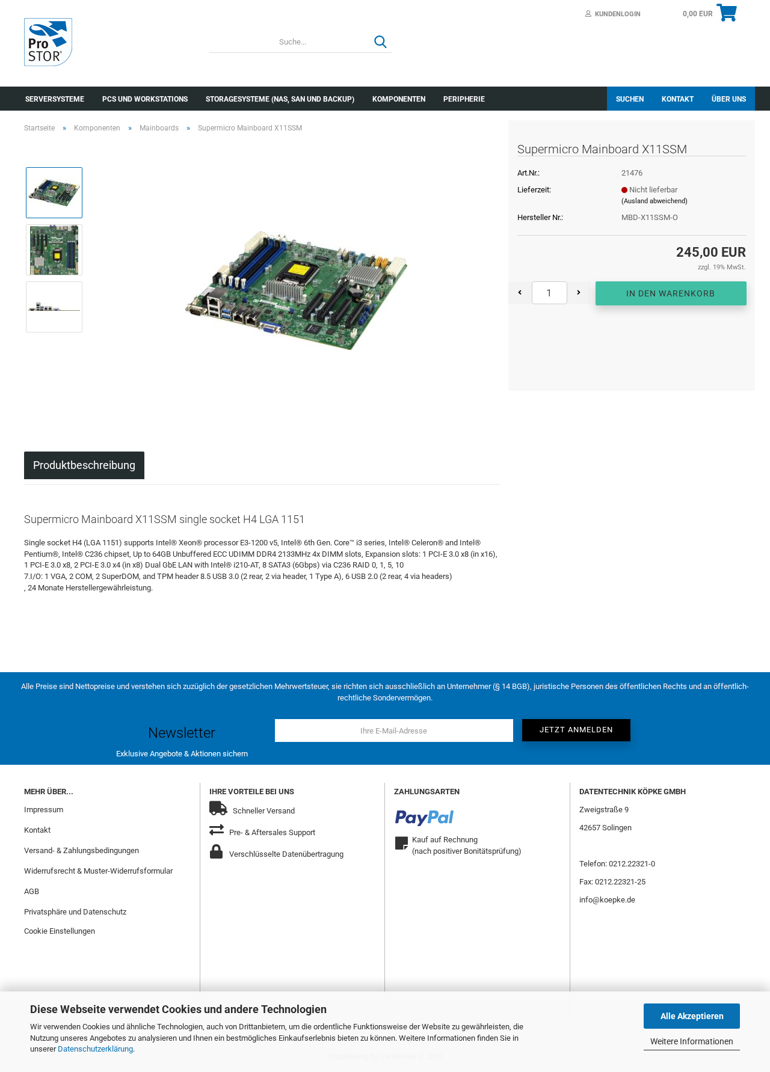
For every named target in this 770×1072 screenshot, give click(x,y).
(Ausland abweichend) (654, 201)
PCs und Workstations (145, 99)
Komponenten (398, 99)
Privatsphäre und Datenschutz (75, 911)
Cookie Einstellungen (59, 931)
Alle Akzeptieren (692, 1016)
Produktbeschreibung (84, 465)
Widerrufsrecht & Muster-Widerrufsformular (98, 870)
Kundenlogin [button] (616, 14)
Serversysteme (54, 99)
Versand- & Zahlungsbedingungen (81, 850)
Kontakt (678, 99)
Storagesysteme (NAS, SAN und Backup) (280, 99)
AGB (31, 891)
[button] (520, 292)
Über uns (729, 99)
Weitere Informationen (691, 1041)
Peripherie (464, 99)
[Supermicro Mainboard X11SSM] (296, 277)
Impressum (43, 809)
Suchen (630, 99)
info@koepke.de (607, 899)
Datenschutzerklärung (95, 1048)
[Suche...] (380, 43)
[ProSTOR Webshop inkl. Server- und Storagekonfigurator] (107, 42)
